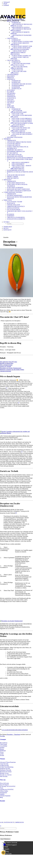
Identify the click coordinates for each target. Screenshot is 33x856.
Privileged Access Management (19, 157)
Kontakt (6, 5)
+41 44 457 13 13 (10, 810)
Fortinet (10, 79)
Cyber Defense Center (12, 192)
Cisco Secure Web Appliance (18, 72)
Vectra (10, 103)
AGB (1, 822)
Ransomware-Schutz (15, 170)
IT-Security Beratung (15, 183)
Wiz (8, 104)
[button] (7, 222)
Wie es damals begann (6, 365)
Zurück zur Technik (5, 366)
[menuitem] (18, 2)
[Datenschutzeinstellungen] (3, 853)
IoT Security (12, 153)
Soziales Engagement (15, 219)
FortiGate (16, 82)
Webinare (6, 2)
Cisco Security (13, 60)
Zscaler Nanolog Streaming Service (19, 130)
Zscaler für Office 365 (21, 128)
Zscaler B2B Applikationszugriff (19, 111)
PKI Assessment (18, 164)
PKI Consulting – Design (22, 165)
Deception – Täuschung (13, 734)
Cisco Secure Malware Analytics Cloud (20, 64)
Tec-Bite (2, 736)
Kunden (10, 214)
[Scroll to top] (2, 826)
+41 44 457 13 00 (10, 812)
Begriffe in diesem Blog (6, 363)
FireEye (10, 77)
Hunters (10, 90)
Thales (10, 99)
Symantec (11, 98)
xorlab (10, 106)
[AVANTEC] (16, 11)
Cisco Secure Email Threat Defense (19, 67)
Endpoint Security (14, 150)
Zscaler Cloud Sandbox (22, 120)
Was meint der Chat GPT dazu (8, 361)
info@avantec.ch (5, 815)
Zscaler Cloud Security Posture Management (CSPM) (22, 122)
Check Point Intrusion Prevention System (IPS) (20, 48)
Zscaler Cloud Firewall (22, 118)
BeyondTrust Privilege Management (21, 29)
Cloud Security (13, 143)
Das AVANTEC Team (14, 201)
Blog (5, 3)
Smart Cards (12, 176)
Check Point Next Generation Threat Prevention (18, 52)
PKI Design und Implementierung (17, 167)
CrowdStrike (12, 74)
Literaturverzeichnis (5, 371)
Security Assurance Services (18, 190)
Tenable (10, 101)
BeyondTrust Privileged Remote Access (21, 25)
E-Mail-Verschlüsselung (6, 767)
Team (1, 788)
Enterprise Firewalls (15, 151)
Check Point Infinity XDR (22, 46)
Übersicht (11, 18)
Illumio (10, 92)
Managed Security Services (18, 189)
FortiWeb (16, 87)
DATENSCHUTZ (9, 822)
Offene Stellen (13, 205)
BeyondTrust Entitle (21, 27)
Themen (7, 139)
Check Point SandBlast (22, 55)
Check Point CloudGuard (23, 41)
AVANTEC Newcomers (15, 19)
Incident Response (14, 195)
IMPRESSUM (19, 822)
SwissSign (11, 96)
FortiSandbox (18, 85)
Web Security (12, 178)
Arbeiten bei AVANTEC (15, 206)
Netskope (10, 93)
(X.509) (6, 816)
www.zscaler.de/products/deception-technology (15, 730)
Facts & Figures (13, 209)
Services (7, 179)
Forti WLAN (17, 88)
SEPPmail (10, 95)
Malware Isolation (14, 156)
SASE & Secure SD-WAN (15, 175)
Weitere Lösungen (14, 137)
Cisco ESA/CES (18, 70)
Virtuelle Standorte (15, 217)
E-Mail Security (13, 145)
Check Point (12, 38)
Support (10, 216)
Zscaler (10, 107)
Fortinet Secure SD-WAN (22, 84)
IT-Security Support (14, 187)
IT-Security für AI (14, 154)
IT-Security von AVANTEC (8, 786)
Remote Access (4, 773)
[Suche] (8, 828)
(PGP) (2, 816)
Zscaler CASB (18, 114)
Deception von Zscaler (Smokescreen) (10, 368)
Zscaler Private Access (22, 132)
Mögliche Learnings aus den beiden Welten (12, 369)
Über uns (7, 200)
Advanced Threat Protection (18, 142)
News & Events (12, 208)
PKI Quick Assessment (21, 162)
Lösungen (7, 16)
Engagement (3, 792)
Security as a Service (6, 775)
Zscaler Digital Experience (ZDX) (18, 125)
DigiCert (10, 76)
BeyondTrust (12, 21)
